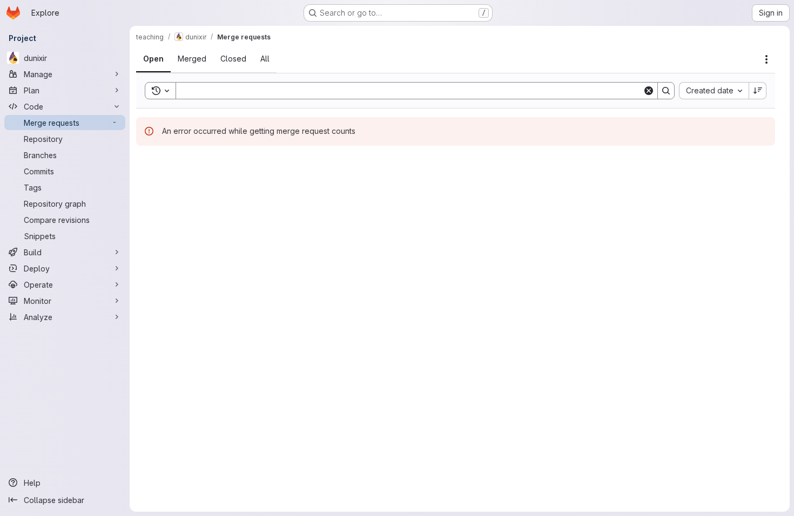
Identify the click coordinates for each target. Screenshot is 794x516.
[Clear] (648, 90)
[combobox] (714, 90)
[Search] (666, 90)
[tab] (153, 58)
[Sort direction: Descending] (757, 90)
